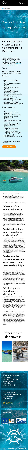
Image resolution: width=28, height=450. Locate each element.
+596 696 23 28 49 (9, 385)
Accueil (3, 8)
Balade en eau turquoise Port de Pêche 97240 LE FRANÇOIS (11, 377)
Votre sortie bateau (9, 392)
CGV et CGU (7, 398)
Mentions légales (8, 396)
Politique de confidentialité (12, 394)
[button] (25, 3)
